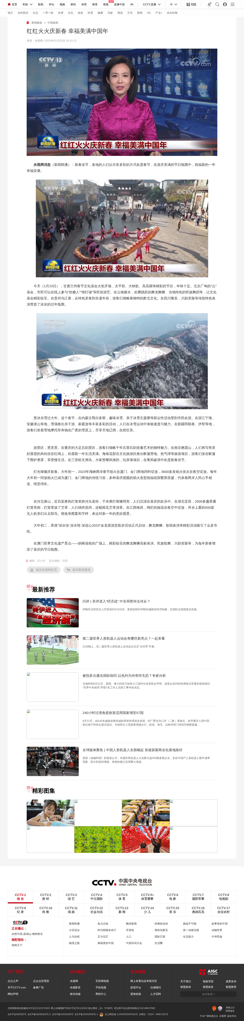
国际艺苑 (160, 936)
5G (149, 12)
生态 (35, 12)
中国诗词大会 (134, 943)
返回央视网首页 (46, 569)
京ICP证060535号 (17, 1014)
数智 (140, 12)
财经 (73, 4)
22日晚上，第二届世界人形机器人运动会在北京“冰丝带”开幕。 (120, 646)
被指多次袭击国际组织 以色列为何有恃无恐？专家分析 (124, 676)
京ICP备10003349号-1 (86, 1014)
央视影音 (75, 987)
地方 (10, 12)
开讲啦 (130, 930)
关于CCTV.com (17, 987)
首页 (14, 4)
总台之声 (13, 981)
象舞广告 (38, 987)
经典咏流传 (161, 923)
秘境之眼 (74, 943)
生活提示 (188, 936)
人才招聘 (155, 993)
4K (131, 4)
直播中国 (119, 4)
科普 (90, 12)
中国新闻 (52, 22)
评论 (51, 4)
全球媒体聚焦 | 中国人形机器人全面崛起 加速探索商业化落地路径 (132, 750)
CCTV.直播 (149, 4)
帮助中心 (101, 993)
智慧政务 (208, 986)
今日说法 (74, 930)
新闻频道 (36, 22)
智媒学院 (208, 981)
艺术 (130, 12)
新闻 (40, 4)
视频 (62, 4)
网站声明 (13, 993)
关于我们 (185, 981)
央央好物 (172, 12)
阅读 (120, 12)
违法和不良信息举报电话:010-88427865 (134, 1008)
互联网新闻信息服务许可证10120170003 (29, 1008)
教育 (95, 4)
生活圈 (159, 943)
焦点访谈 (103, 923)
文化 (70, 12)
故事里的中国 (220, 923)
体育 (84, 4)
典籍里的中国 (106, 943)
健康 (100, 12)
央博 (60, 12)
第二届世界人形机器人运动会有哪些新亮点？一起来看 (124, 638)
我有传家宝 (161, 930)
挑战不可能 (189, 923)
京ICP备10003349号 (62, 1014)
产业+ (158, 12)
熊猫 (105, 4)
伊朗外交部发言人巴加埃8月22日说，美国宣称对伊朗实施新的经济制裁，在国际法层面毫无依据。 (141, 609)
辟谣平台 (135, 987)
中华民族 (217, 936)
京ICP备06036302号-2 (39, 1014)
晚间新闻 (131, 923)
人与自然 (74, 936)
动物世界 (217, 930)
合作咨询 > (208, 994)
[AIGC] (191, 4)
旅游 (80, 12)
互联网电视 (102, 981)
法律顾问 (155, 987)
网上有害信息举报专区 (143, 981)
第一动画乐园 (191, 930)
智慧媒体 (185, 986)
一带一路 (48, 12)
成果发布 (231, 981)
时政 (25, 4)
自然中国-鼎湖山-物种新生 (27, 933)
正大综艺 (103, 936)
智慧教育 (231, 986)
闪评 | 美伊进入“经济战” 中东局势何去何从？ (116, 601)
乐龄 (110, 12)
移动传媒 (75, 993)
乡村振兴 (23, 12)
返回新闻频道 (81, 569)
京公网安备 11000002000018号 (121, 1014)
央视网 (74, 981)
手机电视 (101, 987)
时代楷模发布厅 (107, 930)
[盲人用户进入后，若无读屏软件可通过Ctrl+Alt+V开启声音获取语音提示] (210, 4)
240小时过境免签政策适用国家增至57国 (113, 713)
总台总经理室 (41, 981)
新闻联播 (74, 923)
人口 (128, 936)
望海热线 (135, 993)
